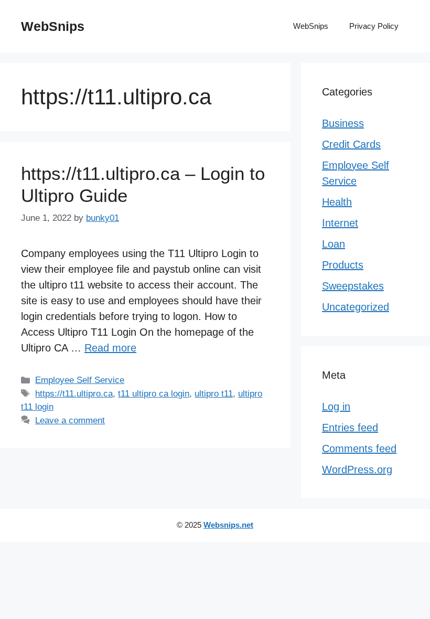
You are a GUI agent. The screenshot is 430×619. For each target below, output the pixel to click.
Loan (333, 244)
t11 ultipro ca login (153, 394)
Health (337, 202)
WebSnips (52, 26)
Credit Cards (351, 144)
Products (342, 265)
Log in (336, 406)
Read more (110, 348)
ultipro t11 (214, 394)
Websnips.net (228, 524)
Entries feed (350, 427)
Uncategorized (355, 307)
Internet (340, 223)
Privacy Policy (374, 26)
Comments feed (359, 448)
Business (343, 123)
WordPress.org (357, 469)
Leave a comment (70, 420)
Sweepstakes (353, 286)
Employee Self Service (79, 380)
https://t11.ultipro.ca (74, 394)
